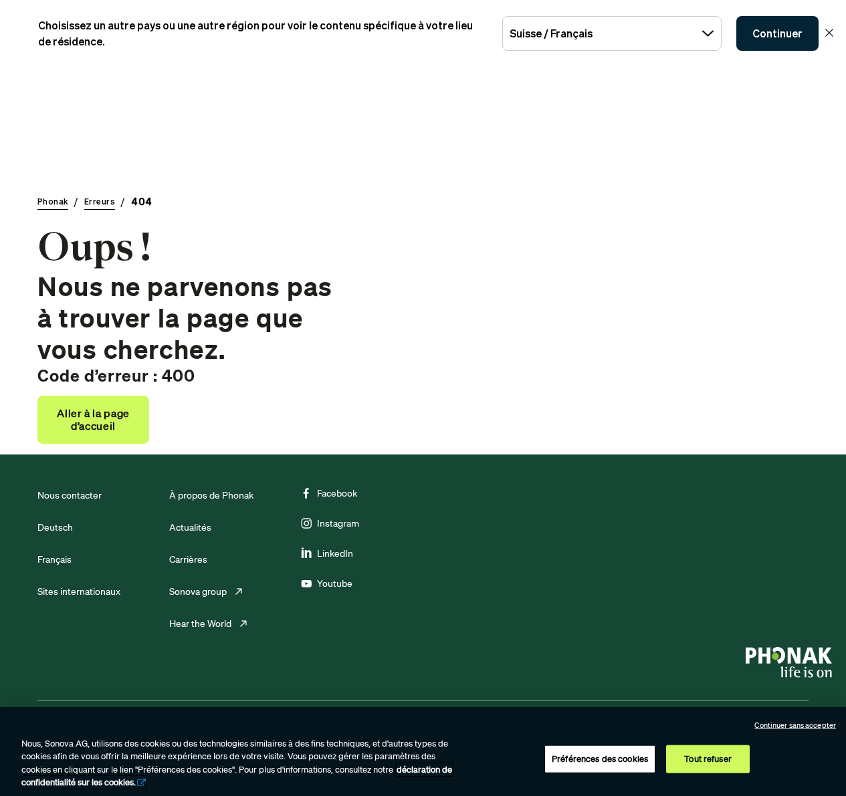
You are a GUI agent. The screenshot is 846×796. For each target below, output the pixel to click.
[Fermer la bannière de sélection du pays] (829, 33)
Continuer (777, 33)
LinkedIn (335, 553)
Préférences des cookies (600, 759)
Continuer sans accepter (795, 725)
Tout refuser (708, 759)
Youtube (334, 583)
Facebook (337, 493)
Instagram (338, 523)
